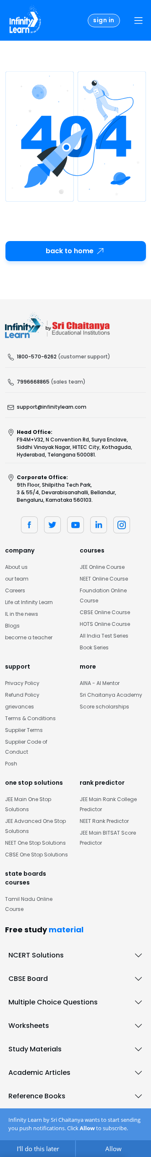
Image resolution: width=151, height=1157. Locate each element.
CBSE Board (28, 978)
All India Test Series (104, 635)
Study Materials (35, 1049)
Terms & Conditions (30, 718)
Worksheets (28, 1025)
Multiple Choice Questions (53, 1002)
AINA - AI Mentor (100, 683)
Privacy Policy (22, 683)
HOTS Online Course (105, 624)
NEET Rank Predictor (104, 821)
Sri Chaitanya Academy (111, 694)
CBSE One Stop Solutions (36, 854)
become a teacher (28, 637)
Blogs (12, 625)
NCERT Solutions (36, 955)
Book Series (94, 647)
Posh (11, 763)
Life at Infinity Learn (29, 602)
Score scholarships (104, 706)
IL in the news (21, 613)
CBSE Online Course (105, 612)
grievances (19, 706)
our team (17, 578)
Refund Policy (22, 694)
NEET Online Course (104, 578)
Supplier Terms (24, 730)
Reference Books (36, 1096)
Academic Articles (39, 1072)
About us (16, 567)
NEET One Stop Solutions (35, 842)
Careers (15, 590)
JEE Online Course (102, 567)
